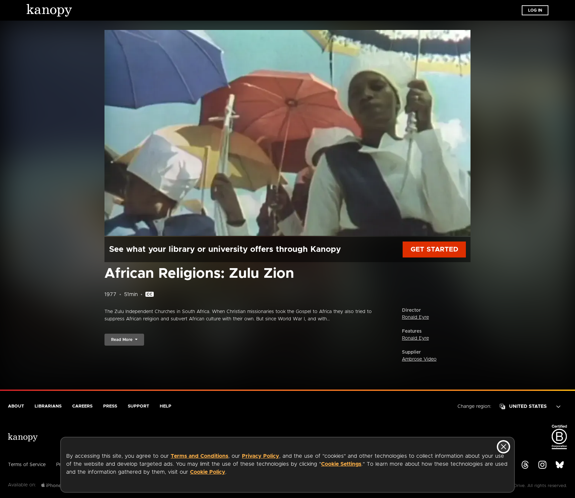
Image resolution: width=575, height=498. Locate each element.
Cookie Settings (341, 464)
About (16, 406)
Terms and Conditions (199, 456)
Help (165, 406)
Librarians (48, 406)
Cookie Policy (207, 472)
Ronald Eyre (415, 317)
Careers (82, 406)
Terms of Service (27, 464)
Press (110, 406)
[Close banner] (503, 446)
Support (138, 406)
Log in (535, 10)
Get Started (434, 249)
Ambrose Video (419, 359)
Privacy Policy (260, 456)
